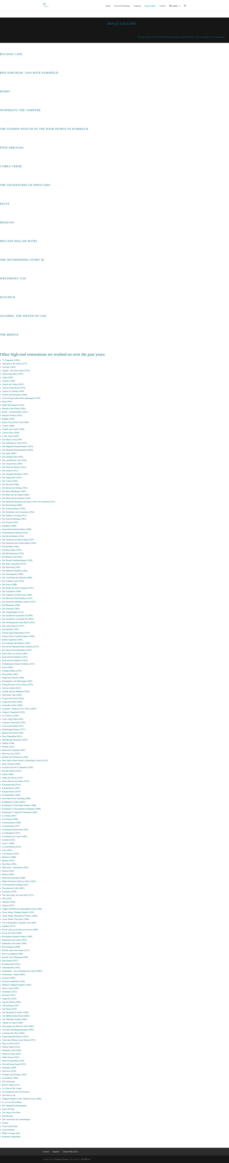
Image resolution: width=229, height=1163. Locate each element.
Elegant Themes (61, 1159)
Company (137, 6)
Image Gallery (150, 6)
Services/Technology (122, 6)
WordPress (86, 1159)
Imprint (56, 1152)
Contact (162, 6)
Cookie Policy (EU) (70, 1152)
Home (108, 6)
